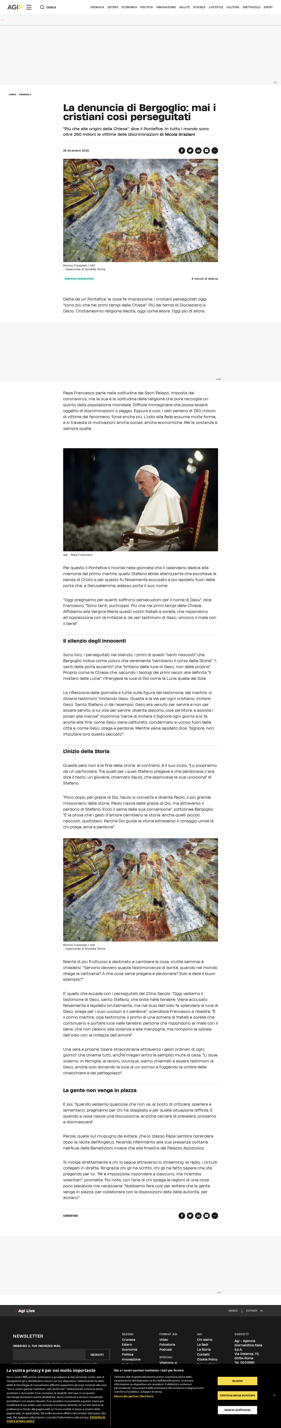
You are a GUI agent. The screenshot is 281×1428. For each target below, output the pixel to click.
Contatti (203, 1354)
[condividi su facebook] (182, 150)
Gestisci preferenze (237, 1410)
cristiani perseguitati (79, 278)
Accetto (237, 1381)
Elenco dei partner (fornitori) (133, 1396)
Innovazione (166, 7)
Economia (129, 7)
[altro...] (214, 150)
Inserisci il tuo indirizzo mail (37, 1346)
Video (163, 1340)
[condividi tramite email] (206, 150)
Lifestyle (216, 7)
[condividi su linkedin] (198, 150)
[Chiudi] (274, 1395)
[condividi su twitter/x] (190, 150)
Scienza (199, 7)
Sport (268, 7)
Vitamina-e (168, 1363)
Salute (184, 7)
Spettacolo (251, 7)
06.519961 (247, 1362)
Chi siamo (204, 1340)
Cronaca (97, 7)
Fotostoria (167, 1345)
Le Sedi (202, 1345)
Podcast (165, 1349)
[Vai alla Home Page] (14, 7)
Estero (113, 7)
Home (12, 94)
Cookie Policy (207, 1359)
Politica (146, 7)
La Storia (204, 1349)
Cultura (233, 7)
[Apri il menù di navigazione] (29, 7)
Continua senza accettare (237, 1395)
